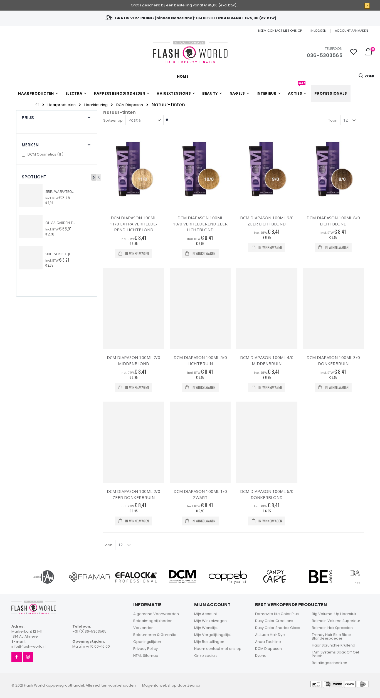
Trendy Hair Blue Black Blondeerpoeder (332, 636)
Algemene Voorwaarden (156, 613)
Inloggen (318, 31)
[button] (353, 52)
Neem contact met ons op (280, 31)
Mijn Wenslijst (206, 627)
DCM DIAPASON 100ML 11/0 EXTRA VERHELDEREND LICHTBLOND (133, 223)
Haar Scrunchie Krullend (333, 645)
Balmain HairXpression (332, 627)
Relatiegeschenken (329, 662)
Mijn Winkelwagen (210, 620)
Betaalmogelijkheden (152, 620)
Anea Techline (268, 641)
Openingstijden (147, 641)
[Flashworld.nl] (190, 52)
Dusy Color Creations (274, 620)
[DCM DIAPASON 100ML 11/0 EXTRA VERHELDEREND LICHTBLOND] (133, 169)
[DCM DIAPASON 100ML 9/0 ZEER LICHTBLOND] (266, 169)
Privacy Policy (145, 648)
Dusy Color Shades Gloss (277, 627)
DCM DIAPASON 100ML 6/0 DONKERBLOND (266, 494)
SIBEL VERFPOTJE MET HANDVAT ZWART (60, 254)
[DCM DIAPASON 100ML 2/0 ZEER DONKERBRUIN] (133, 442)
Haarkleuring (96, 105)
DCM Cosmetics (46, 154)
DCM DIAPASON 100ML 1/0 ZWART (200, 494)
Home (38, 104)
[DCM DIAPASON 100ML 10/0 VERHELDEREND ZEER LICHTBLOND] (200, 169)
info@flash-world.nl (28, 646)
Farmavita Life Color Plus (277, 613)
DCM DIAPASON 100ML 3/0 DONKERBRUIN (333, 360)
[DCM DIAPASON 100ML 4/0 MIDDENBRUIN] (266, 308)
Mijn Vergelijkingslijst (212, 634)
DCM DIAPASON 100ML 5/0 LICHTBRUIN (200, 360)
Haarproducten (62, 105)
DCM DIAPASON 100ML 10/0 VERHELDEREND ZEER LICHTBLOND (200, 223)
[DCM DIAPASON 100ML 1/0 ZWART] (200, 442)
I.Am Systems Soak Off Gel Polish (335, 654)
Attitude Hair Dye (270, 634)
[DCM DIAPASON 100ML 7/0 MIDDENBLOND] (133, 308)
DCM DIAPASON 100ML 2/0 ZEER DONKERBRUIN (133, 494)
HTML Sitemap (145, 655)
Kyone (261, 655)
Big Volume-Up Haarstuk (334, 613)
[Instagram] (28, 657)
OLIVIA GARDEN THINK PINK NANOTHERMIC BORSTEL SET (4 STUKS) (60, 223)
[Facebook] (16, 657)
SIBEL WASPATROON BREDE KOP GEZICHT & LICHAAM (60, 192)
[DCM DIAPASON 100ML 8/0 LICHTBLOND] (333, 169)
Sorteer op (113, 120)
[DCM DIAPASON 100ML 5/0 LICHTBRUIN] (200, 308)
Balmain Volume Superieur (336, 620)
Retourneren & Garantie (154, 634)
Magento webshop (159, 685)
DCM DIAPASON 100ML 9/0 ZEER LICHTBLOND (266, 221)
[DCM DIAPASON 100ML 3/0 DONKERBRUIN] (333, 308)
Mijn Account (205, 613)
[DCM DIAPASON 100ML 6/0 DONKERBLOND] (266, 442)
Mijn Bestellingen (209, 641)
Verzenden (143, 627)
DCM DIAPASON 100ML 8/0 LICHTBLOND (333, 221)
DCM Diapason (129, 105)
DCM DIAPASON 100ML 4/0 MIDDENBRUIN (266, 360)
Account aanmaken (351, 31)
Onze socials (206, 655)
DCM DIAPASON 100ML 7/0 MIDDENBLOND (133, 360)
